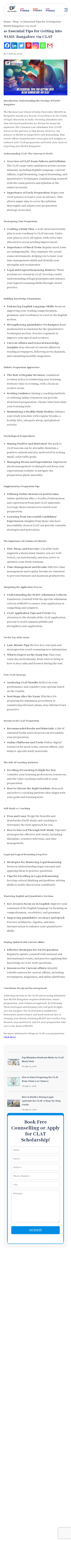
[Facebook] (7, 45)
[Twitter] (21, 45)
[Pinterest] (28, 45)
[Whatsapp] (43, 45)
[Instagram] (35, 45)
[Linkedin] (14, 45)
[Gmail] (50, 45)
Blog (15, 21)
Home (7, 21)
